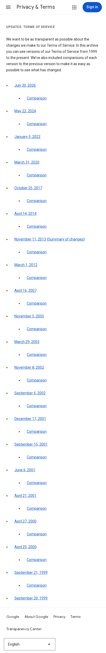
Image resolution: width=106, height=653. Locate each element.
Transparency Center (24, 629)
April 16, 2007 (25, 290)
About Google (36, 616)
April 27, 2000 (25, 521)
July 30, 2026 (25, 85)
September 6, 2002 (30, 393)
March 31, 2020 (26, 162)
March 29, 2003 (26, 342)
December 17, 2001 (30, 419)
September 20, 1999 (31, 598)
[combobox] (29, 644)
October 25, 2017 (28, 188)
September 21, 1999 (31, 572)
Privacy (60, 616)
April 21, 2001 (25, 496)
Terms (75, 616)
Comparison (37, 98)
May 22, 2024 (25, 111)
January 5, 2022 (27, 137)
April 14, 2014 (25, 214)
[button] (8, 7)
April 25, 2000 (25, 547)
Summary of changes (65, 239)
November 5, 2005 (29, 316)
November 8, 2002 (29, 367)
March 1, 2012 (25, 265)
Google (12, 616)
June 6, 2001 (24, 470)
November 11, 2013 (30, 239)
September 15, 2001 (31, 444)
